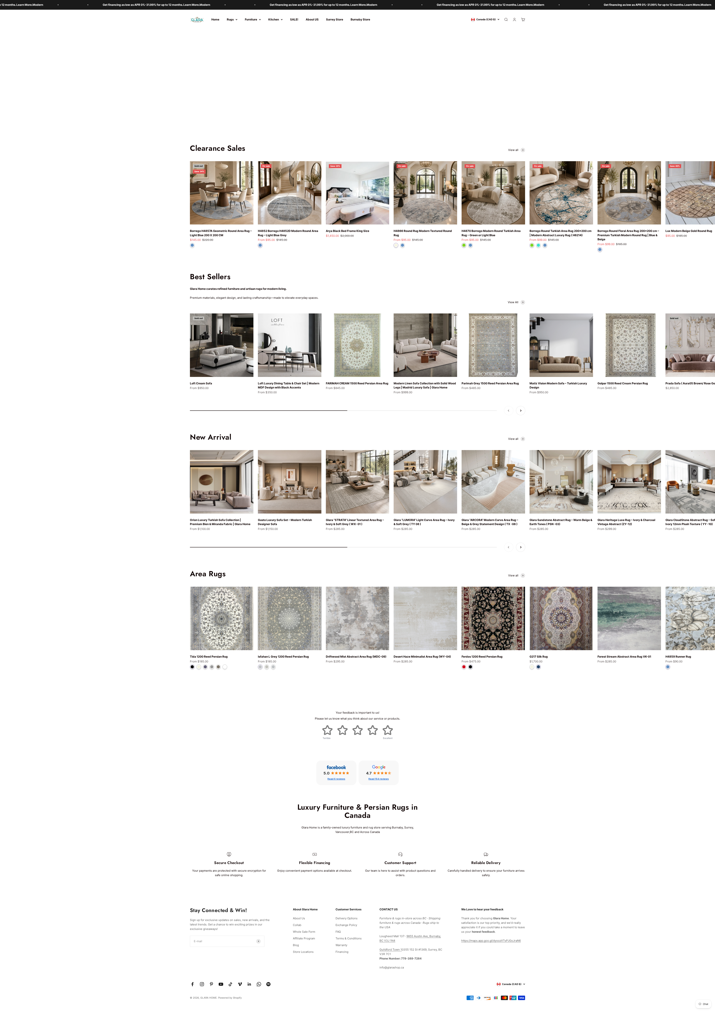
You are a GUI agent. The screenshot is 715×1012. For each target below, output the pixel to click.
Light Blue (192, 245)
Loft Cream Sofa (201, 383)
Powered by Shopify (230, 997)
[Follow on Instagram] (201, 984)
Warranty (341, 945)
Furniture (251, 19)
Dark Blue (538, 666)
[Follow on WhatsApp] (258, 984)
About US (312, 19)
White (225, 666)
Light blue (260, 245)
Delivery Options (347, 918)
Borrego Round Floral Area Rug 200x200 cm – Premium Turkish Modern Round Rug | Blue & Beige (628, 235)
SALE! (294, 19)
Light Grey (260, 666)
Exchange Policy (346, 925)
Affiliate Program (304, 938)
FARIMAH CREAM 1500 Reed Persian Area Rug (357, 383)
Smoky (218, 666)
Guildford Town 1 (390, 949)
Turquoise (538, 245)
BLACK (470, 666)
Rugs (230, 19)
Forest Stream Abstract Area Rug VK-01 (624, 656)
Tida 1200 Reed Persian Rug (209, 656)
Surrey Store (334, 19)
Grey (211, 666)
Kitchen (273, 19)
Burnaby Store (360, 19)
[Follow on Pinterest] (211, 984)
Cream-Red (464, 666)
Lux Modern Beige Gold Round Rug (688, 231)
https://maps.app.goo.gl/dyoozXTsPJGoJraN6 (491, 940)
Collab (297, 925)
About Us (299, 918)
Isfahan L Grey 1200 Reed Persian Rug (283, 656)
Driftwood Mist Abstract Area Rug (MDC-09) (356, 656)
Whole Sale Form (304, 931)
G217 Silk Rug (539, 656)
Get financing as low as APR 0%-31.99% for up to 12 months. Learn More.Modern (107, 5)
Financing (342, 952)
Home (215, 19)
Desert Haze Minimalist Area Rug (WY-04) (422, 656)
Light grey (273, 666)
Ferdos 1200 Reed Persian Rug (482, 656)
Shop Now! (357, 91)
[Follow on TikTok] (230, 984)
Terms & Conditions (349, 938)
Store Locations (303, 952)
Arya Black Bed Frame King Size (347, 231)
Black (192, 666)
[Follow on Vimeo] (239, 984)
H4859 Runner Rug (678, 656)
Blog (296, 945)
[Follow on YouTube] (220, 984)
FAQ (338, 931)
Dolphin (205, 666)
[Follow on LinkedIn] (249, 984)
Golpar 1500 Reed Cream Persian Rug (623, 383)
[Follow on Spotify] (268, 984)
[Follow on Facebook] (192, 984)
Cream (396, 245)
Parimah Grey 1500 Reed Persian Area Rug (490, 383)
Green (464, 245)
